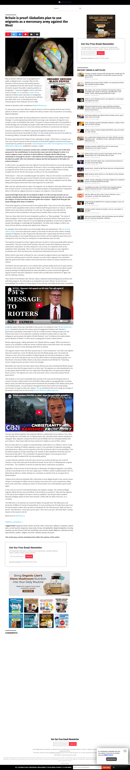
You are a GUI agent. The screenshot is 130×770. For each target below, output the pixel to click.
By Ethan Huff (95, 79)
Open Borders (10, 533)
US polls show (32, 92)
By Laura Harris (95, 133)
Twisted (38, 533)
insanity (70, 528)
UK (48, 533)
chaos (42, 526)
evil (44, 528)
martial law (34, 530)
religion (24, 533)
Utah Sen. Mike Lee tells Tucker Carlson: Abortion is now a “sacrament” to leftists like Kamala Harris (102, 195)
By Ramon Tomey (96, 150)
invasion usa (9, 530)
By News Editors (95, 102)
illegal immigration (60, 528)
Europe (39, 528)
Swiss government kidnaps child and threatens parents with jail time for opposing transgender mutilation (104, 217)
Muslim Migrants (54, 530)
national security (67, 530)
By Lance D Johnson (96, 111)
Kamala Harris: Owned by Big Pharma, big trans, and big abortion (104, 168)
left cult (27, 530)
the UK (19, 92)
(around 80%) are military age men (46, 390)
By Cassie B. (94, 86)
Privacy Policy (65, 763)
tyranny (44, 533)
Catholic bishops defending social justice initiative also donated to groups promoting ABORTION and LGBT (105, 180)
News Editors (20, 30)
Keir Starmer (19, 530)
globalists (49, 528)
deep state (33, 528)
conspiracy (63, 526)
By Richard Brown (96, 157)
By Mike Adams (95, 95)
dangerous (24, 528)
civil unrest (49, 526)
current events (14, 528)
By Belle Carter (95, 198)
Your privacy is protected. (15, 561)
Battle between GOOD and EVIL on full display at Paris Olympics (104, 174)
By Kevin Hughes (95, 119)
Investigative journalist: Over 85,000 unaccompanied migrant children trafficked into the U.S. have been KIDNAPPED (103, 188)
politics (18, 533)
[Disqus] (39, 659)
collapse (56, 526)
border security (33, 526)
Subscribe (106, 767)
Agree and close (111, 759)
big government (22, 526)
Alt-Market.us (41, 105)
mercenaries (43, 530)
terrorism (31, 533)
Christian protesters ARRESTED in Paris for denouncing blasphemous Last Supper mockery (101, 147)
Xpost (52, 533)
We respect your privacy (55, 752)
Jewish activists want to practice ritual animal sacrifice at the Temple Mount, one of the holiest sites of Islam (103, 154)
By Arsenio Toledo (96, 191)
